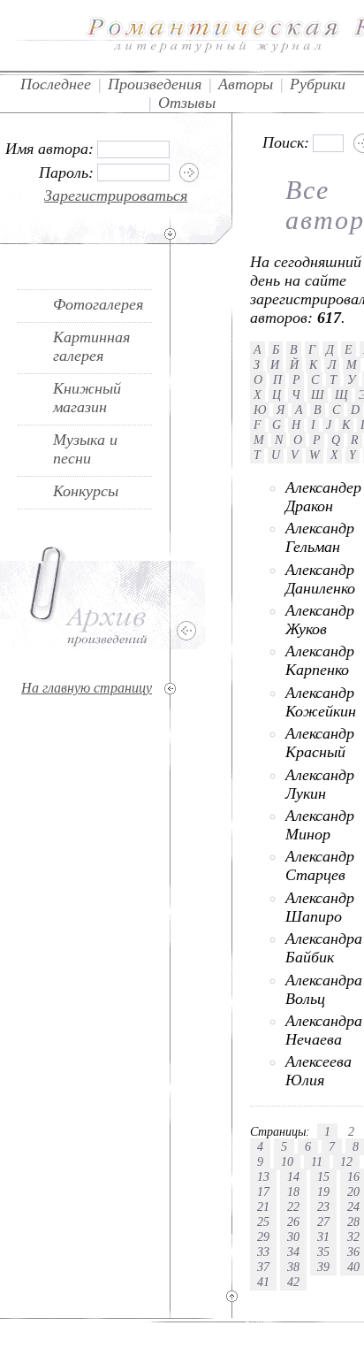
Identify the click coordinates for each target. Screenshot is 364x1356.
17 (263, 1191)
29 (263, 1237)
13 (263, 1176)
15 (323, 1176)
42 (293, 1282)
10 (287, 1161)
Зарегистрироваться (115, 195)
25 (263, 1221)
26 (293, 1221)
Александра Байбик (323, 948)
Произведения (154, 84)
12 (346, 1161)
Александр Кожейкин (320, 702)
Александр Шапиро (319, 907)
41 (263, 1282)
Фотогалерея (98, 304)
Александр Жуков (319, 619)
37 (263, 1267)
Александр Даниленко (320, 579)
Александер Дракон (323, 497)
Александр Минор (319, 825)
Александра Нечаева (323, 1030)
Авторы (245, 84)
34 (293, 1252)
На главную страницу (86, 687)
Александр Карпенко (319, 660)
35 (323, 1252)
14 (293, 1176)
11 (317, 1161)
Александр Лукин (319, 784)
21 (263, 1206)
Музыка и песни (85, 449)
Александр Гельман (319, 537)
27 (323, 1221)
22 (293, 1206)
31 (323, 1237)
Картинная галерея (91, 346)
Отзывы (187, 102)
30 (293, 1237)
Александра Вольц (323, 989)
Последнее (55, 84)
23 (323, 1206)
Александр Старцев (319, 865)
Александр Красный (319, 742)
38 (293, 1267)
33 (263, 1252)
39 (323, 1267)
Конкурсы (85, 491)
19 (323, 1191)
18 (293, 1191)
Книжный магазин (87, 397)
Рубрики (317, 84)
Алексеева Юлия (318, 1071)
